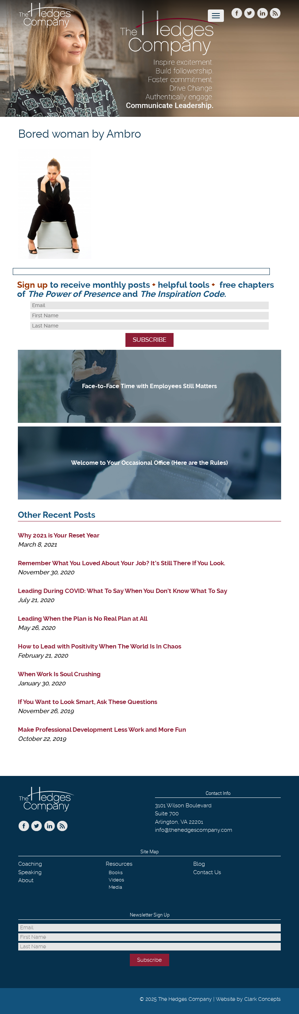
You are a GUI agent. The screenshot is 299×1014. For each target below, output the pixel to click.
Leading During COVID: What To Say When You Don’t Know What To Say (122, 590)
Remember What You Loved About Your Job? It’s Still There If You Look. (121, 563)
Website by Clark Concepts (248, 999)
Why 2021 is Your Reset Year (59, 535)
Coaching (30, 864)
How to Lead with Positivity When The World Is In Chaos (99, 646)
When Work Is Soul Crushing (59, 674)
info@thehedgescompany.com (193, 830)
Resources (119, 864)
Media (115, 887)
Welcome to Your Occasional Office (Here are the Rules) (149, 462)
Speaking (30, 872)
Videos (116, 880)
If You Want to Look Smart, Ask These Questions (87, 701)
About (26, 880)
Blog (199, 864)
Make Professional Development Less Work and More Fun (102, 729)
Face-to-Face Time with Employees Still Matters (149, 386)
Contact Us (207, 872)
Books (116, 872)
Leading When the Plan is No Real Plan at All (82, 618)
